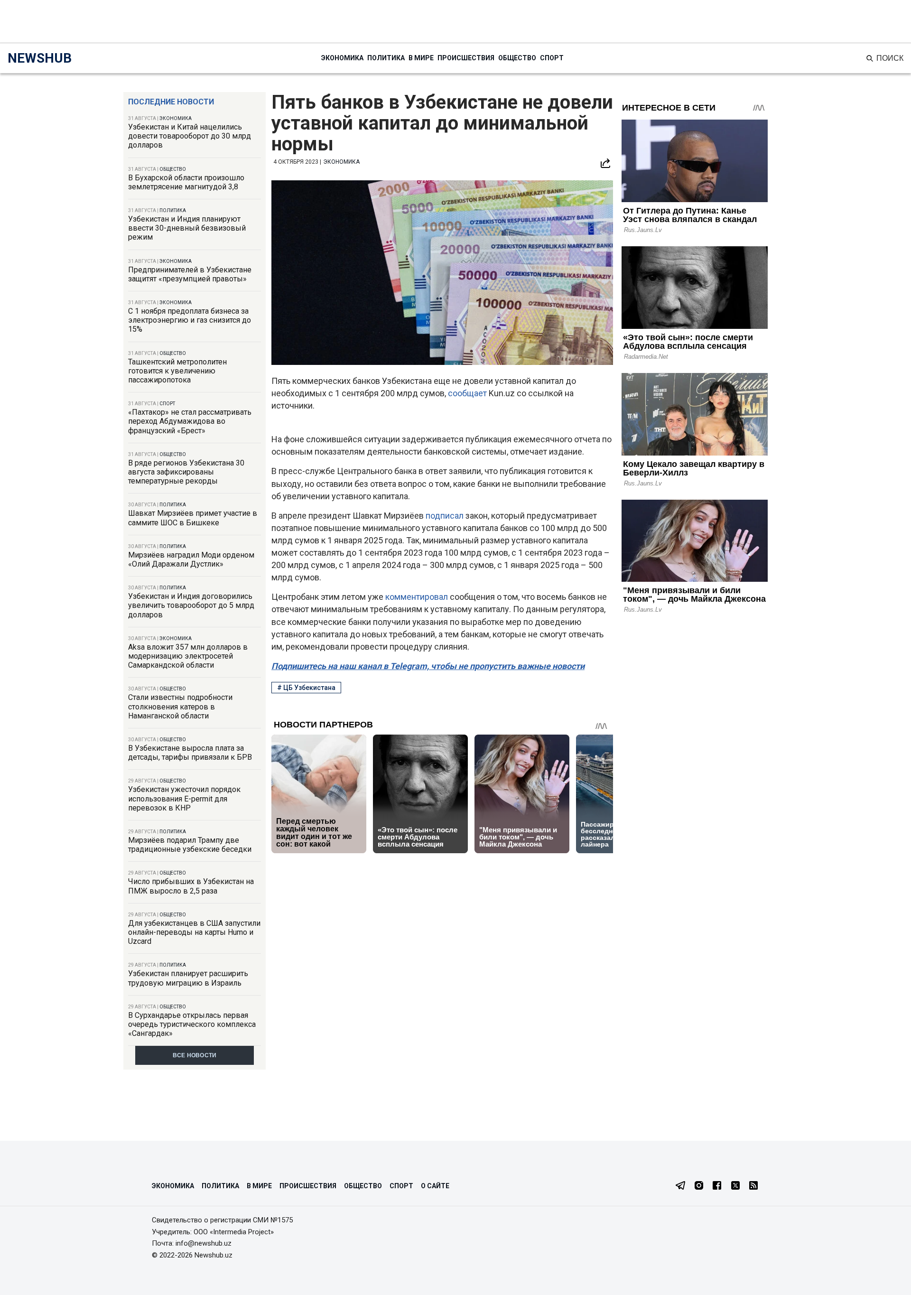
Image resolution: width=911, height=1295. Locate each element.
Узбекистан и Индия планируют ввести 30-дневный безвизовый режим (187, 228)
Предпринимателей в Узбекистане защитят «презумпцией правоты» (189, 274)
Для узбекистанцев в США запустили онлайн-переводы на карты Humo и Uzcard (194, 932)
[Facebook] (717, 1186)
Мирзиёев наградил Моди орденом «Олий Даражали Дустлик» (191, 559)
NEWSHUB (40, 58)
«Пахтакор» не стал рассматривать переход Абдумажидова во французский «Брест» (189, 421)
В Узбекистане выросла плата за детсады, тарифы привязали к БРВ (190, 753)
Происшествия (465, 58)
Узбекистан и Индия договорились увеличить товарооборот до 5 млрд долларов (191, 605)
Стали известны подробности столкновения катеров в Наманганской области (180, 706)
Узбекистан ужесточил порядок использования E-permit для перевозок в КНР (184, 798)
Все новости (195, 1055)
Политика (386, 58)
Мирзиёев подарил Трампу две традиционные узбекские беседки (189, 845)
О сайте (435, 1186)
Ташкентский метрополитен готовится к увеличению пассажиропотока (177, 370)
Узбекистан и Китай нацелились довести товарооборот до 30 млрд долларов (189, 135)
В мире (421, 58)
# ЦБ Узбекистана (306, 687)
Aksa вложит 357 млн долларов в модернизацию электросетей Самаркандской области (188, 656)
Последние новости (171, 101)
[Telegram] (680, 1186)
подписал (445, 516)
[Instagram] (699, 1186)
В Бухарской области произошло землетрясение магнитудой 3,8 (186, 182)
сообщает (468, 393)
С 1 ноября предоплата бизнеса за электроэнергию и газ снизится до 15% (189, 320)
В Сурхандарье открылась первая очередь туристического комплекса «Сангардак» (192, 1024)
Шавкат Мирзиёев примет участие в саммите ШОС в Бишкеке (192, 518)
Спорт (552, 58)
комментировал (417, 597)
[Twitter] (735, 1186)
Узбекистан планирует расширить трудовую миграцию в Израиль (188, 978)
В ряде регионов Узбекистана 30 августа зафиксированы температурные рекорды (186, 471)
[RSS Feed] (753, 1186)
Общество (517, 58)
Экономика (342, 58)
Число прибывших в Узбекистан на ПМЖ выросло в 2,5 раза (191, 886)
